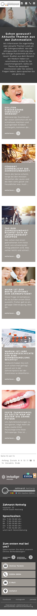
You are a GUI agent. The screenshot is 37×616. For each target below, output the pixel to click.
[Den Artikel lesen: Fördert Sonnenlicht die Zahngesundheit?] (18, 153)
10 (24, 460)
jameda (33, 599)
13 (34, 460)
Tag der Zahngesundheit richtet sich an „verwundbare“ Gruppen (17, 232)
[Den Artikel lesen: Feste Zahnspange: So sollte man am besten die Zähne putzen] (18, 399)
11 (27, 460)
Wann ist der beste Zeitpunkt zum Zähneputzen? (18, 291)
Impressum (10, 605)
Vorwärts (9, 463)
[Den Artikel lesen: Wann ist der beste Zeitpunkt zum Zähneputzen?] (18, 276)
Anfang (5, 460)
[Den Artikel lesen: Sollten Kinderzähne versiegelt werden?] (18, 94)
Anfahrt (13, 591)
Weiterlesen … (13, 134)
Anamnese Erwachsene (21, 557)
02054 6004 (15, 574)
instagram (20, 599)
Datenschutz (22, 605)
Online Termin (26, 2)
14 (3, 463)
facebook (7, 599)
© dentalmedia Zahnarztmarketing (18, 605)
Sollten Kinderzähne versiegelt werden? (14, 110)
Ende (17, 463)
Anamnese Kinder (7, 557)
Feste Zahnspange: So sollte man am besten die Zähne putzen (18, 415)
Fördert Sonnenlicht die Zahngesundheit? (17, 168)
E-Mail (12, 583)
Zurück (13, 460)
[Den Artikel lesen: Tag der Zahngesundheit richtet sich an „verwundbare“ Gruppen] (18, 215)
